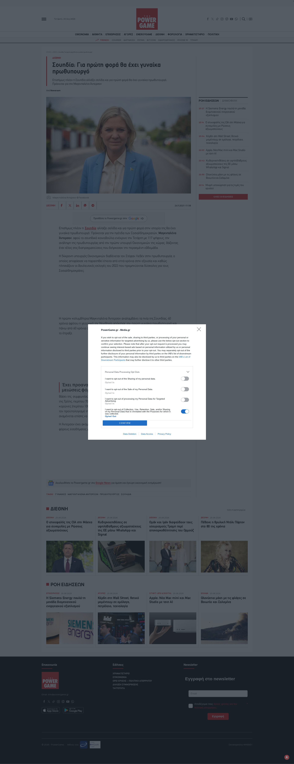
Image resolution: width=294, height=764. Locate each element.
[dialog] (147, 382)
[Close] (200, 330)
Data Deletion (129, 434)
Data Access (147, 434)
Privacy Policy (164, 434)
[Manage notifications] (286, 757)
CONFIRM (125, 423)
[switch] (185, 379)
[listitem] (147, 371)
